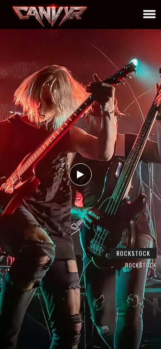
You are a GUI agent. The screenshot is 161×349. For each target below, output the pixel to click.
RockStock (133, 253)
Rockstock (141, 265)
